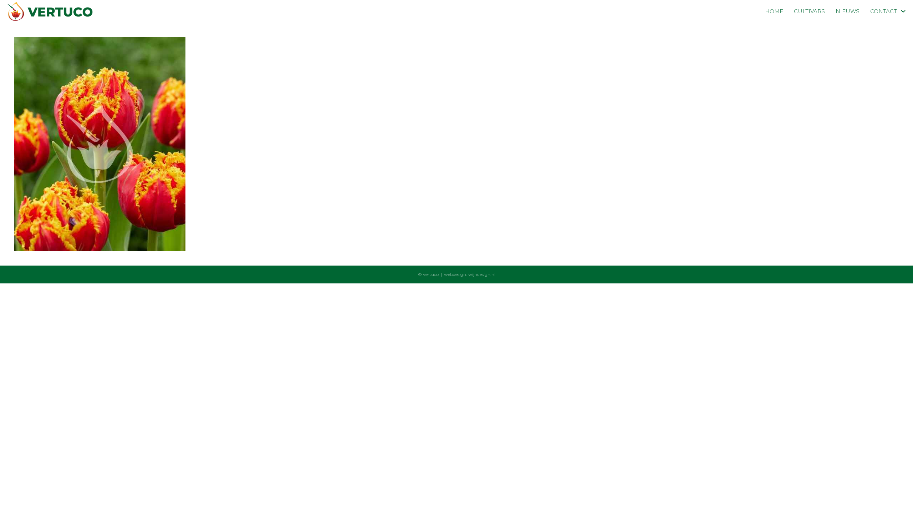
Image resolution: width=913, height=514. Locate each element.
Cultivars (809, 11)
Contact (883, 11)
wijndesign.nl (481, 274)
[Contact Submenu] (903, 11)
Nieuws (848, 11)
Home (774, 11)
